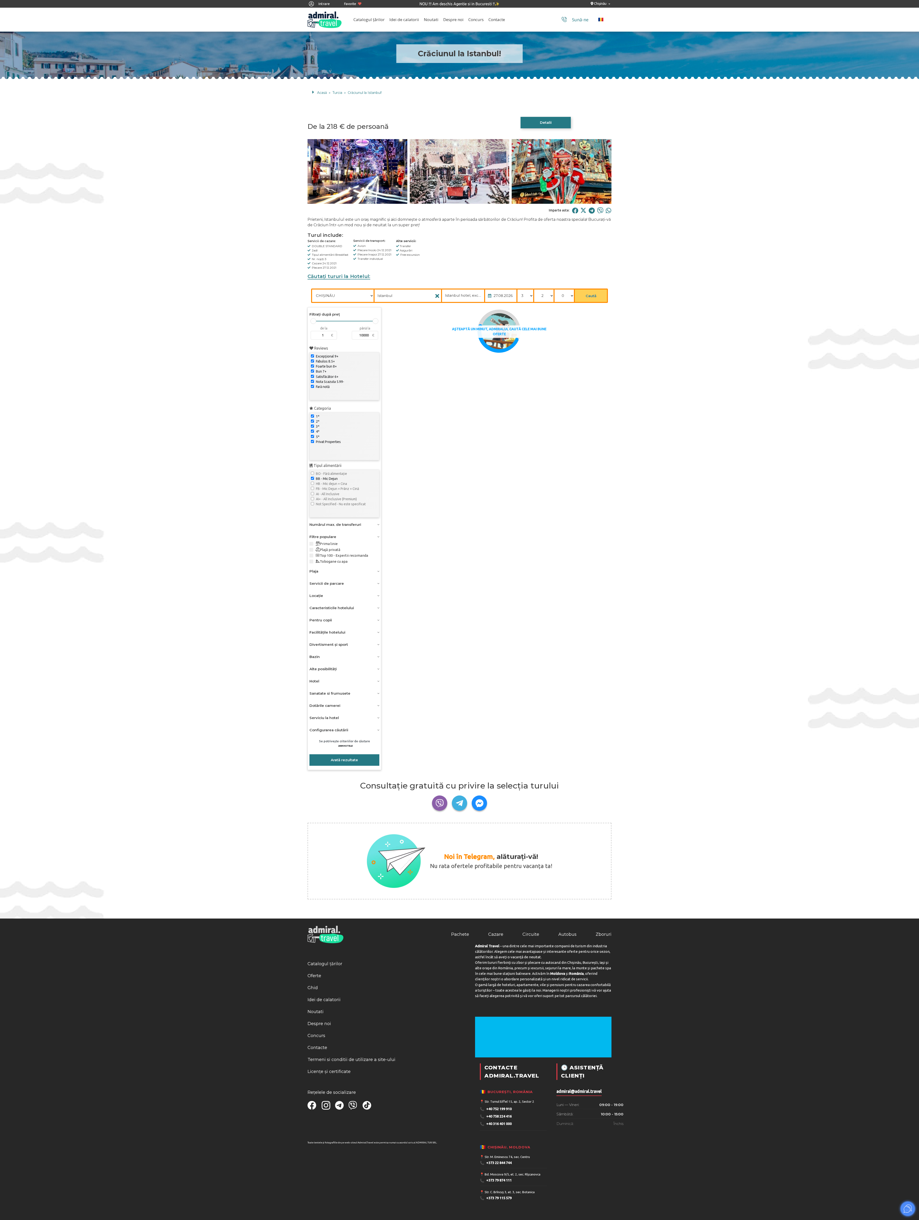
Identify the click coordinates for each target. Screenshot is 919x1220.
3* (317, 426)
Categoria (322, 408)
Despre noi (453, 19)
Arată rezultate (344, 760)
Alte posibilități (323, 669)
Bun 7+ (320, 371)
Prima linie (329, 544)
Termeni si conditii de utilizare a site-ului (351, 1059)
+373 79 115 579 (496, 1198)
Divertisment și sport (328, 644)
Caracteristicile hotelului (331, 608)
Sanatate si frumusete (329, 693)
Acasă (322, 93)
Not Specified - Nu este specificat (340, 504)
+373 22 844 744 (496, 1163)
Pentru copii (320, 620)
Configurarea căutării (328, 730)
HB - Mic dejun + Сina (331, 484)
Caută (591, 296)
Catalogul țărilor (369, 19)
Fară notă (322, 387)
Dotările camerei (324, 705)
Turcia (337, 93)
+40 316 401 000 (496, 1124)
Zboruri (603, 934)
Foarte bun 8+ (326, 366)
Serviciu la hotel (324, 717)
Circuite (530, 934)
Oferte (314, 975)
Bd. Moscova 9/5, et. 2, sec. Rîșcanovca (512, 1174)
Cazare (495, 934)
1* (317, 416)
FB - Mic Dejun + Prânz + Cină (337, 489)
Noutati (431, 19)
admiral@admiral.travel (579, 1091)
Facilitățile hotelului (327, 632)
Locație (316, 595)
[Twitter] (583, 210)
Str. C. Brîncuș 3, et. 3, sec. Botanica (510, 1192)
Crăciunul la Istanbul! (365, 93)
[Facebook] (575, 210)
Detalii (546, 122)
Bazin (314, 656)
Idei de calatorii (404, 19)
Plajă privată (330, 550)
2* (317, 421)
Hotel (314, 681)
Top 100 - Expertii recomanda (344, 555)
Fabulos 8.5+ (325, 361)
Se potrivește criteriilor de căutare (344, 743)
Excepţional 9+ (326, 356)
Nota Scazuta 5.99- (329, 382)
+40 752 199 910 (496, 1109)
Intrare (324, 4)
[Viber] (600, 210)
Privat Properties (328, 442)
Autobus (567, 934)
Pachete (460, 934)
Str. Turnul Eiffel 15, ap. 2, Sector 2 (509, 1101)
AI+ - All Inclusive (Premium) (336, 499)
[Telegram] (592, 210)
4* (317, 431)
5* (317, 437)
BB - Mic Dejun (326, 479)
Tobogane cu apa (333, 561)
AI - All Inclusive (327, 494)
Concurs (476, 19)
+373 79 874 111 (496, 1180)
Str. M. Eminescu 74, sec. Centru (507, 1157)
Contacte (496, 19)
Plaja (313, 571)
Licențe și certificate (329, 1071)
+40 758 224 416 (496, 1116)
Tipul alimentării (327, 465)
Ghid (313, 987)
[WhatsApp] (608, 210)
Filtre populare (322, 536)
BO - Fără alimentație (331, 474)
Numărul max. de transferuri (335, 524)
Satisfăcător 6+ (326, 377)
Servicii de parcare (326, 583)
